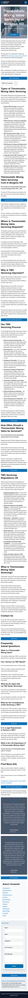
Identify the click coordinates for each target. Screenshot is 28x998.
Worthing (5, 904)
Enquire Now (14, 638)
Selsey (4, 915)
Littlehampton (6, 908)
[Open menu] (25, 2)
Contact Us (14, 723)
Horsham (5, 897)
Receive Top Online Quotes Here (14, 319)
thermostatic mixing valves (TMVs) (16, 55)
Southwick (9, 782)
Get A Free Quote (14, 877)
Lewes (19, 780)
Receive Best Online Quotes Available (14, 200)
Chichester (5, 913)
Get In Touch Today (14, 78)
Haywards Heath (13, 780)
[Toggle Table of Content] (14, 83)
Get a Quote (13, 34)
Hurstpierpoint (4, 780)
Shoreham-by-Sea (7, 895)
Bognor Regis (6, 911)
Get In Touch (14, 470)
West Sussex (6, 901)
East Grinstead (6, 899)
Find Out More (14, 420)
